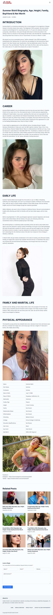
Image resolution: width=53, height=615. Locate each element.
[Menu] (49, 2)
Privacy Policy (29, 607)
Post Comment (7, 587)
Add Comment (7, 573)
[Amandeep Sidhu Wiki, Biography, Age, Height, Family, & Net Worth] (14, 541)
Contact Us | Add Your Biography (42, 607)
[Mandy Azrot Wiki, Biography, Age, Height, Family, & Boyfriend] (39, 541)
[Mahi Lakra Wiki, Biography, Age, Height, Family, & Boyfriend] (14, 497)
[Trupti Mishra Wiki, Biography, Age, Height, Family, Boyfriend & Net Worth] (39, 519)
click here (20, 602)
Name (5, 569)
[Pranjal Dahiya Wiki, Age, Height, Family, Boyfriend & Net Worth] (39, 497)
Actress (14, 17)
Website (38, 569)
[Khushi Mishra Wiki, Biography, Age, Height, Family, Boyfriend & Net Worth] (14, 519)
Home (12, 607)
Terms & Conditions (19, 607)
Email (21, 569)
